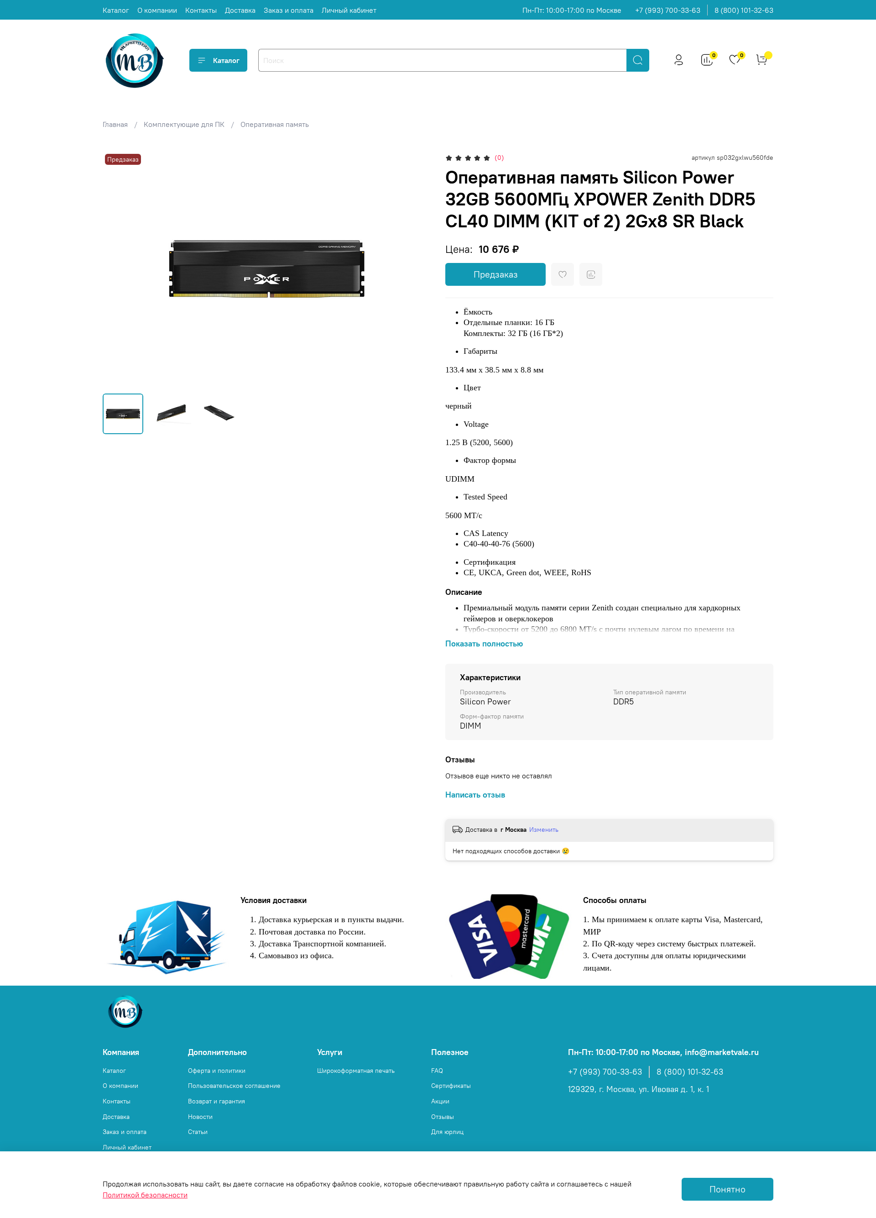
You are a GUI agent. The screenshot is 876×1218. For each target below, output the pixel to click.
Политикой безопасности (145, 1194)
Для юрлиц (447, 1132)
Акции (440, 1101)
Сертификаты (451, 1086)
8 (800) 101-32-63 (743, 10)
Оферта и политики (216, 1070)
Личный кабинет (349, 10)
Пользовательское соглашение (234, 1086)
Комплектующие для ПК (184, 124)
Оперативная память (274, 124)
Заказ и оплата (288, 10)
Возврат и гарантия (216, 1101)
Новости (200, 1117)
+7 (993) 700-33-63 (667, 10)
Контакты (201, 10)
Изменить (543, 829)
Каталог (116, 10)
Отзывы (442, 1117)
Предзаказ (496, 274)
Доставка (240, 10)
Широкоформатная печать (356, 1070)
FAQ (437, 1070)
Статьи (198, 1132)
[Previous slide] (117, 269)
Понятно (727, 1189)
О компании (157, 10)
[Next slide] (416, 269)
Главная (115, 124)
